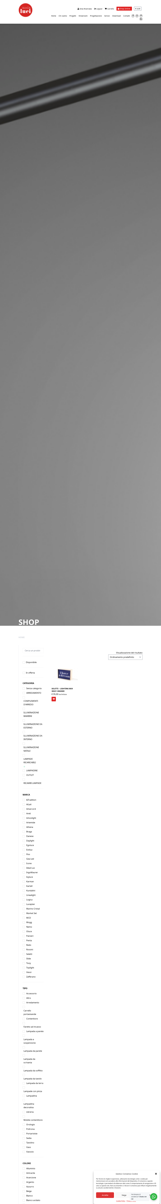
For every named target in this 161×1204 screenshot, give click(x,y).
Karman (30, 881)
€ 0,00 (137, 8)
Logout (99, 9)
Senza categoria (34, 688)
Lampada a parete (35, 1031)
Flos (28, 854)
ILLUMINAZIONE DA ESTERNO (33, 726)
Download (116, 16)
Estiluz (29, 849)
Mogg (29, 922)
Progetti (72, 16)
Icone (29, 863)
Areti (28, 813)
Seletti (29, 954)
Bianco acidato (33, 1200)
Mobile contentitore (33, 1120)
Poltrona (30, 1129)
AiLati (28, 804)
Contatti (126, 16)
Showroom (83, 16)
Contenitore (32, 1018)
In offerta (30, 672)
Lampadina (31, 1095)
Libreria (30, 1112)
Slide (28, 958)
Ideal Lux (30, 867)
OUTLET (30, 775)
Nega (124, 1195)
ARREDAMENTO (33, 693)
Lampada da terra (34, 1083)
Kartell (29, 886)
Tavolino (30, 1142)
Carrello (110, 9)
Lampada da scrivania (29, 1061)
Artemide (30, 822)
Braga (29, 831)
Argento (30, 1182)
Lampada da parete (33, 1051)
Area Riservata (85, 9)
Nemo (29, 926)
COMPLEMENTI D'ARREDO (31, 703)
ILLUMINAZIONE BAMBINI (31, 714)
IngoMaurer (32, 872)
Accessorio (31, 993)
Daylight (30, 840)
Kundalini (30, 890)
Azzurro (30, 1186)
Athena (29, 827)
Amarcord (31, 809)
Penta (29, 940)
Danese (29, 836)
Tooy (28, 963)
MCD (28, 917)
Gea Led (30, 858)
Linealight (31, 895)
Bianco (29, 1195)
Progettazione (96, 16)
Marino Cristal (33, 908)
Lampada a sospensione (30, 1041)
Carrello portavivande (30, 1012)
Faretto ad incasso (32, 1026)
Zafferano (31, 976)
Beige (29, 1191)
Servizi (107, 16)
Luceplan (30, 904)
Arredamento (32, 1002)
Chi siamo (63, 16)
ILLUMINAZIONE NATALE (31, 749)
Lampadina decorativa (29, 1105)
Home (53, 16)
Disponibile (31, 662)
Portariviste (31, 1133)
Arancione (31, 1177)
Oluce (29, 931)
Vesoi (28, 972)
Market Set (31, 913)
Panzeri (29, 936)
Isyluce (29, 877)
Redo (28, 945)
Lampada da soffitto (33, 1070)
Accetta (105, 1195)
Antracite (30, 1173)
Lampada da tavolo (33, 1078)
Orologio (30, 1124)
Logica (29, 899)
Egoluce (30, 845)
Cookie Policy (120, 1201)
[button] (156, 1174)
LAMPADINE (32, 770)
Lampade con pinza (33, 1091)
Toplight (30, 967)
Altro (28, 998)
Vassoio (30, 1151)
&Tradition (31, 799)
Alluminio (30, 1168)
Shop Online (125, 8)
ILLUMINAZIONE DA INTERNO (33, 737)
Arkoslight (31, 818)
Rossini (29, 949)
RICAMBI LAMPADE (32, 783)
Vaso (28, 1147)
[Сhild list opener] (24, 766)
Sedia (28, 1138)
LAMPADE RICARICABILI (30, 761)
